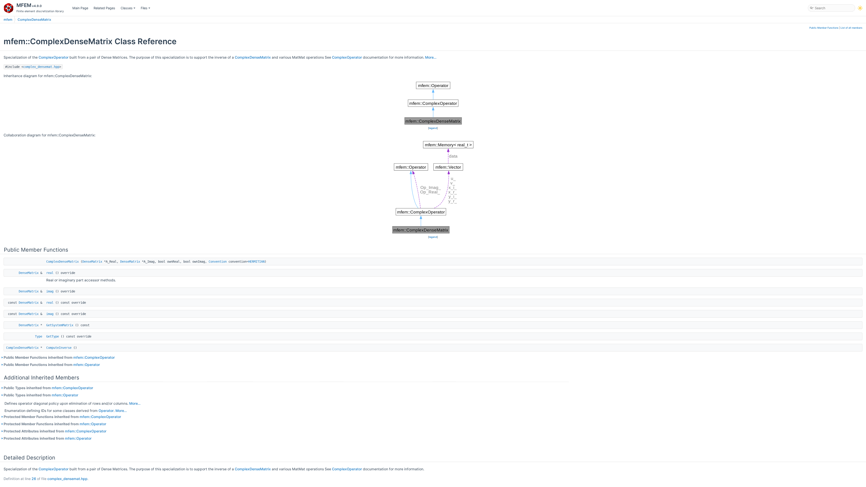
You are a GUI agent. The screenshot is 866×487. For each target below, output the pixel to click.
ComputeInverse (58, 347)
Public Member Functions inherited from (59, 357)
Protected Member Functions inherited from (62, 417)
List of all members (851, 27)
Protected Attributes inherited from (55, 431)
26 (34, 479)
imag (49, 291)
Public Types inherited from (48, 388)
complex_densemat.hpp (41, 67)
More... (430, 57)
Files (144, 8)
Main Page (80, 8)
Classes (127, 8)
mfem (8, 19)
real (49, 273)
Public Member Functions (823, 27)
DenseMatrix (92, 261)
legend (433, 128)
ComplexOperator (54, 57)
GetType (52, 336)
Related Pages (104, 8)
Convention (218, 261)
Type (38, 336)
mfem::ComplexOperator (94, 357)
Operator (106, 411)
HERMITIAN (256, 261)
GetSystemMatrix (59, 325)
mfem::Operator (86, 365)
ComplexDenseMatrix (34, 19)
